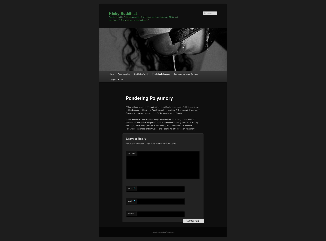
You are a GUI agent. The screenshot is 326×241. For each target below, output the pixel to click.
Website (131, 213)
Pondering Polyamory (161, 74)
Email (131, 201)
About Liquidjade (124, 74)
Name (131, 188)
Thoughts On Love (116, 79)
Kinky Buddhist (123, 13)
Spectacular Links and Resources (186, 74)
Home (112, 74)
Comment (132, 153)
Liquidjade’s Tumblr (141, 74)
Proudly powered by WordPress (163, 232)
